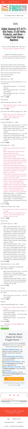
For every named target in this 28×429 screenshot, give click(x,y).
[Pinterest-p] (16, 2)
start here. (24, 70)
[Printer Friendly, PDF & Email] (5, 329)
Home (8, 419)
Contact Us (20, 422)
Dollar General (15, 24)
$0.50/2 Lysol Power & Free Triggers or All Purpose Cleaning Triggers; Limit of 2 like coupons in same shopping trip (14, 116)
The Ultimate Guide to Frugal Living (14, 15)
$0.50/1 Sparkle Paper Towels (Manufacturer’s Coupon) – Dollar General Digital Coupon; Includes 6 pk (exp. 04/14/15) (15, 214)
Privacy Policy (17, 419)
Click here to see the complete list (14, 324)
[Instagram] (14, 2)
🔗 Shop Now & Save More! (14, 379)
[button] (3, 2)
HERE (6, 56)
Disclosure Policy (9, 422)
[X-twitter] (11, 2)
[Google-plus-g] (19, 2)
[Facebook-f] (9, 2)
